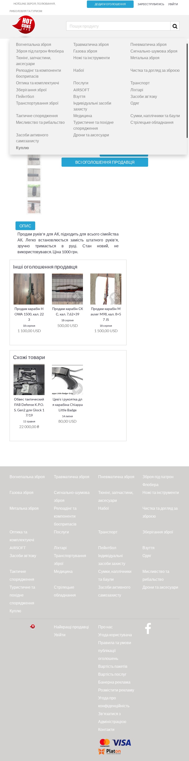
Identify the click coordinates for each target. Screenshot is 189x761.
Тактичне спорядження (37, 115)
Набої (78, 70)
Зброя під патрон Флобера (40, 51)
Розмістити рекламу (116, 690)
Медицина (82, 115)
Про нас (105, 626)
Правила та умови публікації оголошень (114, 650)
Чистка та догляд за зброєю (155, 70)
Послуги (80, 82)
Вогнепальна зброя (33, 44)
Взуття (79, 96)
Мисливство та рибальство (40, 122)
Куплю (15, 610)
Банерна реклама (114, 682)
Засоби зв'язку (143, 96)
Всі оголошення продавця (105, 162)
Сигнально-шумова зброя (153, 51)
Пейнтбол (25, 96)
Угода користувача (115, 634)
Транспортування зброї (37, 103)
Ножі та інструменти (91, 57)
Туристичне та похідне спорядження (22, 595)
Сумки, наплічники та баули (155, 115)
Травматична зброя (91, 44)
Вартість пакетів (112, 666)
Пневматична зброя (148, 44)
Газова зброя (85, 51)
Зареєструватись (151, 4)
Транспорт (140, 82)
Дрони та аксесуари (91, 134)
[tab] (25, 225)
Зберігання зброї (31, 89)
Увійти (173, 4)
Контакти (106, 729)
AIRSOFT (81, 89)
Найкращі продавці (71, 626)
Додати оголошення (110, 4)
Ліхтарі (136, 89)
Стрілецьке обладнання (151, 122)
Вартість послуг (112, 674)
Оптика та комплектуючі (37, 82)
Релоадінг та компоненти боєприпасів (65, 516)
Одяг (134, 103)
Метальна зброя (144, 57)
